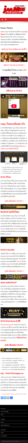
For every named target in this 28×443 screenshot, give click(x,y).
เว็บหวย (16, 188)
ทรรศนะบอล (3, 408)
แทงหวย (16, 229)
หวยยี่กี (2, 432)
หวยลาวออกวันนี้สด (4, 411)
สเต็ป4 (2, 414)
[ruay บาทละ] (15, 394)
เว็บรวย (18, 261)
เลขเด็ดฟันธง (3, 429)
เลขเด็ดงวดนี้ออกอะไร (5, 425)
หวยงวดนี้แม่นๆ (4, 435)
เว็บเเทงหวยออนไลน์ (7, 324)
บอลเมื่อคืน (3, 419)
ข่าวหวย (15, 143)
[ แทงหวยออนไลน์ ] (6, 394)
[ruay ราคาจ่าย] (22, 394)
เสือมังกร (2, 422)
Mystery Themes (21, 441)
